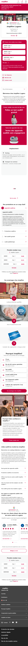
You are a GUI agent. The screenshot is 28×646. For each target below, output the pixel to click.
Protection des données (7, 629)
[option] (10, 532)
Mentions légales (5, 632)
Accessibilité (4, 635)
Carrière (3, 593)
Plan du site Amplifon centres (9, 641)
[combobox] (14, 89)
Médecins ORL (4, 590)
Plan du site (4, 638)
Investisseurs (4, 597)
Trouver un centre (4, 12)
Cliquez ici (15, 273)
